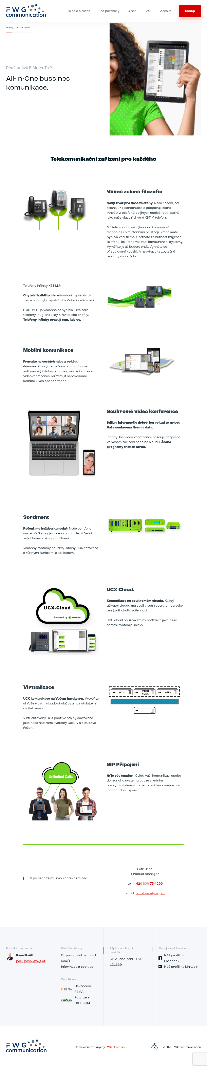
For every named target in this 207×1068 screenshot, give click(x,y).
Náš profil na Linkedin (181, 967)
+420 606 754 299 (148, 883)
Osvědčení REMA (82, 989)
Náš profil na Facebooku (174, 958)
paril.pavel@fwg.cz (30, 961)
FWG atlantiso (115, 1047)
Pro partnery (108, 11)
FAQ (148, 11)
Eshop (190, 11)
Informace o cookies (77, 967)
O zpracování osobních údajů (79, 958)
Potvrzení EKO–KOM (82, 1000)
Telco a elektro (78, 11)
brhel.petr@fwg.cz (150, 893)
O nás (132, 11)
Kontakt (165, 11)
